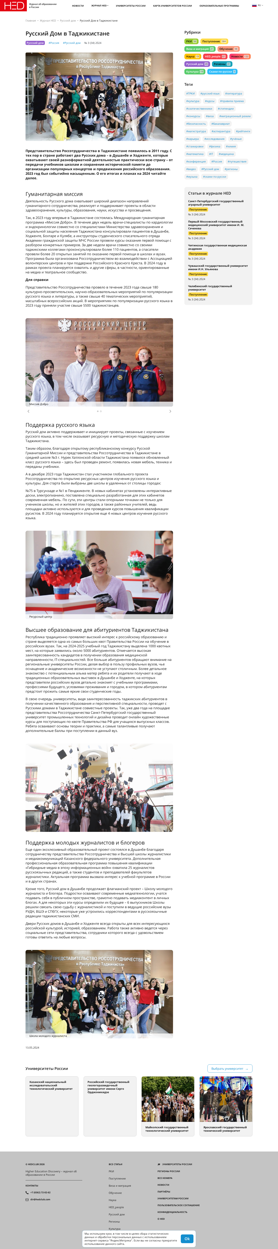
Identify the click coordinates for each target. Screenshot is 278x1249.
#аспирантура (221, 131)
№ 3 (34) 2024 (92, 43)
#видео (191, 169)
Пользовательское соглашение (179, 1205)
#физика (214, 146)
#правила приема (232, 101)
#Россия (54, 43)
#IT (211, 154)
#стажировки (194, 146)
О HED (161, 1218)
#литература (233, 93)
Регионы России (169, 1171)
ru (259, 5)
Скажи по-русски (222, 71)
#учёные (236, 139)
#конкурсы (193, 116)
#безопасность (196, 123)
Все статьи (115, 1164)
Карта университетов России (172, 5)
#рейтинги (243, 131)
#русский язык (210, 93)
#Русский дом (72, 43)
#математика (194, 154)
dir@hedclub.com (40, 1199)
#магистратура (196, 131)
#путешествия (237, 161)
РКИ (191, 41)
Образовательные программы (219, 5)
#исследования (214, 139)
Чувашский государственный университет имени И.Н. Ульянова (218, 267)
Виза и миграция (199, 49)
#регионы (231, 169)
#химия (231, 146)
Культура (194, 71)
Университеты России (131, 5)
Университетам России (173, 1198)
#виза (210, 116)
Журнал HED (99, 5)
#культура (192, 101)
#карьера (192, 139)
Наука (192, 56)
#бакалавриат (220, 123)
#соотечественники (199, 108)
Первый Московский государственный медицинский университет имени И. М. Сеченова (216, 225)
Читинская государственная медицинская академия (217, 247)
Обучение (228, 49)
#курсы (209, 101)
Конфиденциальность (172, 1212)
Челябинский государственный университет (210, 287)
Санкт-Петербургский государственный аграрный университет (216, 202)
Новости (78, 5)
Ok (187, 1238)
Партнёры (164, 1191)
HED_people (215, 56)
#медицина (226, 154)
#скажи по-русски (214, 176)
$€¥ (160, 1225)
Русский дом (68, 20)
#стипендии (226, 108)
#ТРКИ (190, 93)
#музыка (191, 176)
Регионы (222, 64)
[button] (28, 411)
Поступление (214, 41)
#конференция (196, 161)
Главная (31, 20)
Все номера (165, 1178)
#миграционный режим (235, 116)
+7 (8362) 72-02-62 (40, 1192)
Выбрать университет (227, 1068)
